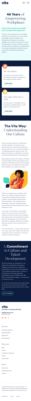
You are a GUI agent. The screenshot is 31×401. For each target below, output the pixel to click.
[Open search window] (23, 3)
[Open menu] (28, 3)
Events (4, 350)
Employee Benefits (7, 330)
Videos (4, 355)
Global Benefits (6, 332)
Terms (11, 396)
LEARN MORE (8, 83)
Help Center (5, 358)
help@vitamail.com (7, 312)
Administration (6, 338)
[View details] (2, 318)
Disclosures (4, 396)
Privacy (18, 396)
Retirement (5, 335)
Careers (4, 373)
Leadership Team (6, 370)
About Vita (5, 368)
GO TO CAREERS (7, 293)
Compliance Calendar (8, 353)
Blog (3, 347)
